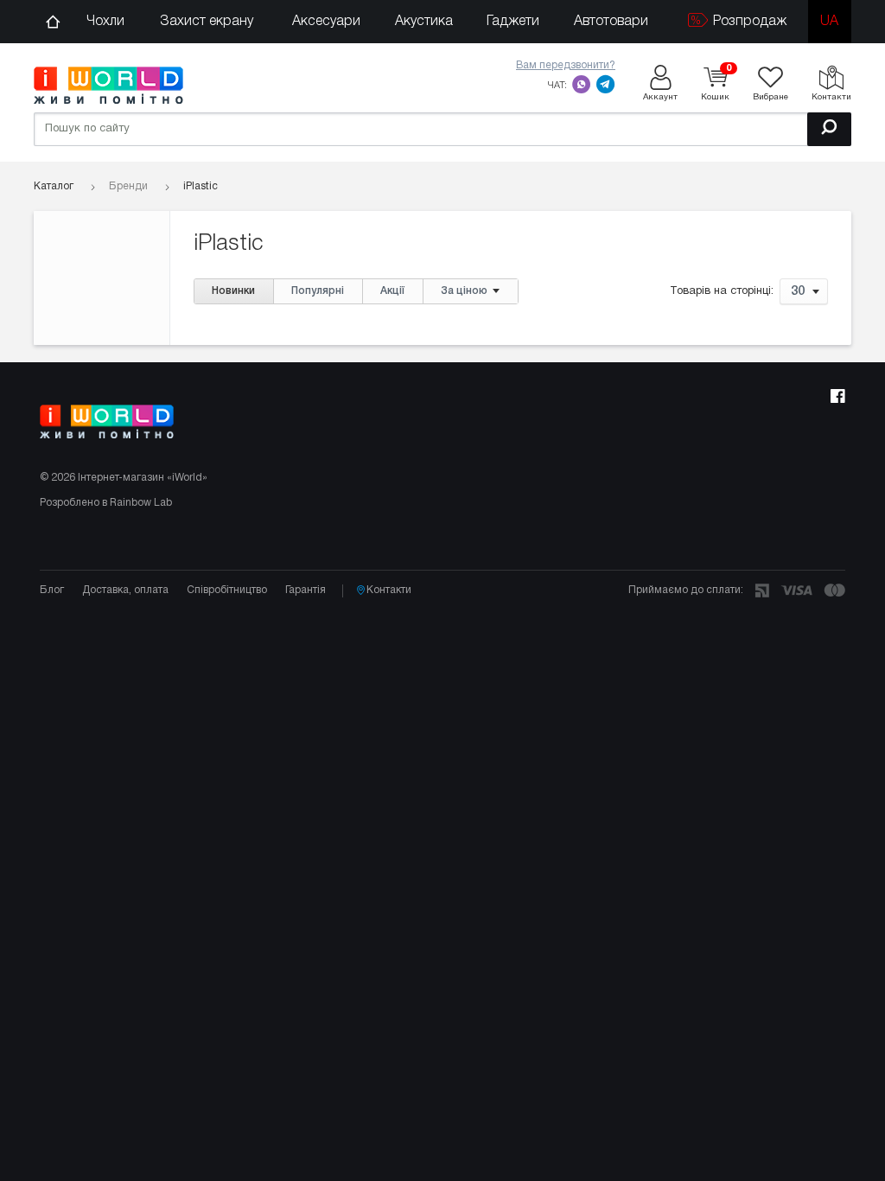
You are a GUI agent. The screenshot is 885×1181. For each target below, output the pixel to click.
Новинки (233, 291)
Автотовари (611, 22)
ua (829, 22)
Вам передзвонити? (565, 65)
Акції (392, 291)
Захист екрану (206, 22)
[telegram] (605, 83)
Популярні (317, 291)
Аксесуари (326, 22)
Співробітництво (227, 590)
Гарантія (305, 590)
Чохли (105, 22)
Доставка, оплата (125, 590)
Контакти (388, 590)
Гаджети (513, 22)
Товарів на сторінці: (722, 292)
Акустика (424, 22)
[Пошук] (829, 129)
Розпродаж (748, 22)
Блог (52, 590)
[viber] (581, 83)
